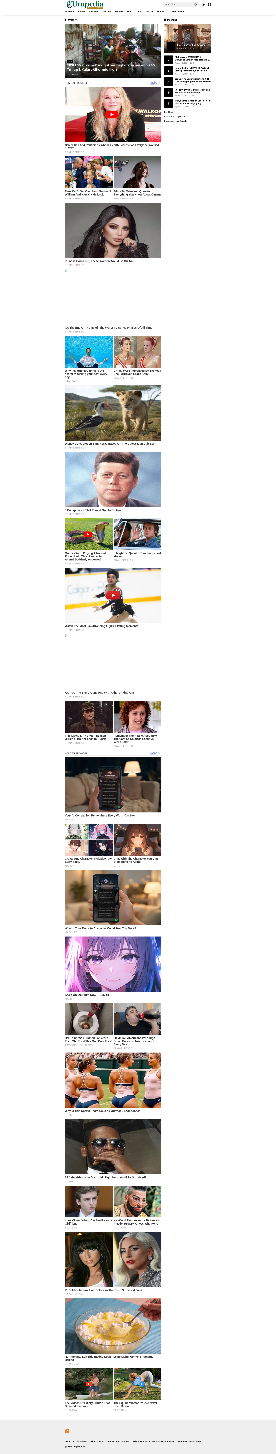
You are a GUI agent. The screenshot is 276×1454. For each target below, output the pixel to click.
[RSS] (67, 1431)
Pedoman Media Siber (189, 1441)
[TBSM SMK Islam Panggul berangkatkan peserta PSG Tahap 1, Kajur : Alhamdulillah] (113, 51)
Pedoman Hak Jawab (163, 1441)
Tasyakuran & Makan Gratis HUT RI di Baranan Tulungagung (193, 102)
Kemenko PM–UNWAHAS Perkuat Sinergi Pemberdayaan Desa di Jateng (192, 69)
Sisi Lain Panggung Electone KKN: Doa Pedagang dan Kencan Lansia (193, 80)
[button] (196, 4)
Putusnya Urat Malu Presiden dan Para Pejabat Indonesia (192, 91)
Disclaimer (81, 1441)
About (68, 1441)
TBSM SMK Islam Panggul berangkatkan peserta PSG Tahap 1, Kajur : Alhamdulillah (111, 67)
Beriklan (168, 112)
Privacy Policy (140, 1441)
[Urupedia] (85, 4)
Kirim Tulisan (97, 1441)
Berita (70, 62)
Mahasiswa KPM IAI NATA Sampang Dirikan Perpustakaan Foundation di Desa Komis (192, 58)
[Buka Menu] (209, 4)
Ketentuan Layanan (174, 116)
